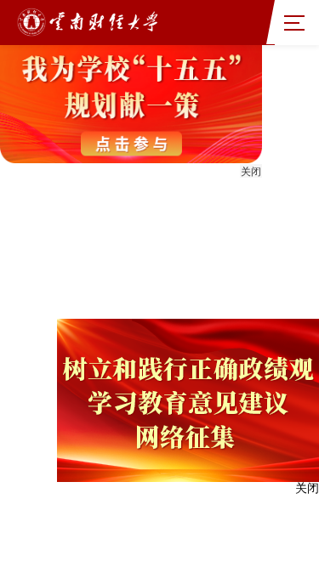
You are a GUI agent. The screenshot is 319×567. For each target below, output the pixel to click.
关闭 (251, 172)
